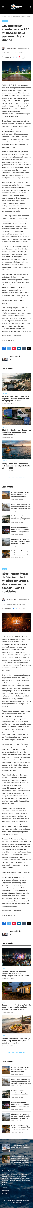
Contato (4, 1187)
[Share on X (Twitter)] (16, 57)
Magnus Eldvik (12, 48)
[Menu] (3, 7)
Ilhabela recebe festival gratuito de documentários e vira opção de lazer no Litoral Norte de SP (16, 1007)
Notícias (4, 1193)
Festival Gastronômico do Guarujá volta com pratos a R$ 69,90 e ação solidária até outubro (16, 1041)
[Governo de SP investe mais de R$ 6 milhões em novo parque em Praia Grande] (16, 71)
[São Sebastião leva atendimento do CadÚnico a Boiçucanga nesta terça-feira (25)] (16, 416)
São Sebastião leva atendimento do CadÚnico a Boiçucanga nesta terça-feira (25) (16, 432)
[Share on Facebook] (13, 57)
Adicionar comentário (16, 478)
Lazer (4, 569)
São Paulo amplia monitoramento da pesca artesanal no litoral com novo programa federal (15, 399)
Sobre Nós (5, 1190)
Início (3, 16)
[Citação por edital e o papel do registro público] (6, 1148)
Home (4, 1184)
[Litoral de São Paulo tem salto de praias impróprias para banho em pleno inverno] (6, 542)
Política (5, 21)
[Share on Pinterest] (19, 57)
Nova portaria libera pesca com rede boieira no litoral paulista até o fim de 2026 (16, 466)
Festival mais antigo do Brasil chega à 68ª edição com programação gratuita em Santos (15, 973)
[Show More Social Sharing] (23, 57)
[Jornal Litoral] (16, 7)
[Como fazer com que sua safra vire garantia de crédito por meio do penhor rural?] (6, 495)
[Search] (30, 7)
